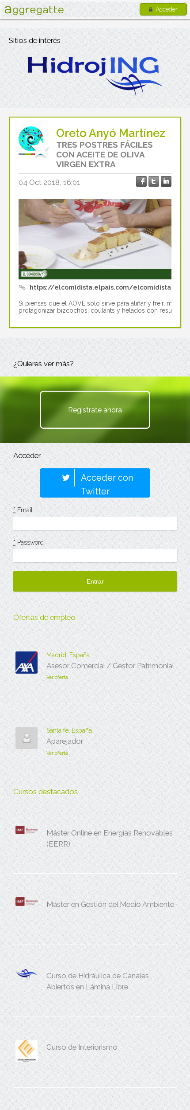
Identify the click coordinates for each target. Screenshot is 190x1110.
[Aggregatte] (34, 10)
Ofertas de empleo (44, 617)
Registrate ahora (95, 410)
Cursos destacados (45, 791)
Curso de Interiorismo (82, 1047)
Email (23, 510)
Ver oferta (57, 677)
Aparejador (64, 741)
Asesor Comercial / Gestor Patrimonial (110, 665)
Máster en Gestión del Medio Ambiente (110, 904)
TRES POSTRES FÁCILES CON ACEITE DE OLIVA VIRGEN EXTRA (104, 154)
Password (28, 542)
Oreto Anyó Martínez (110, 133)
